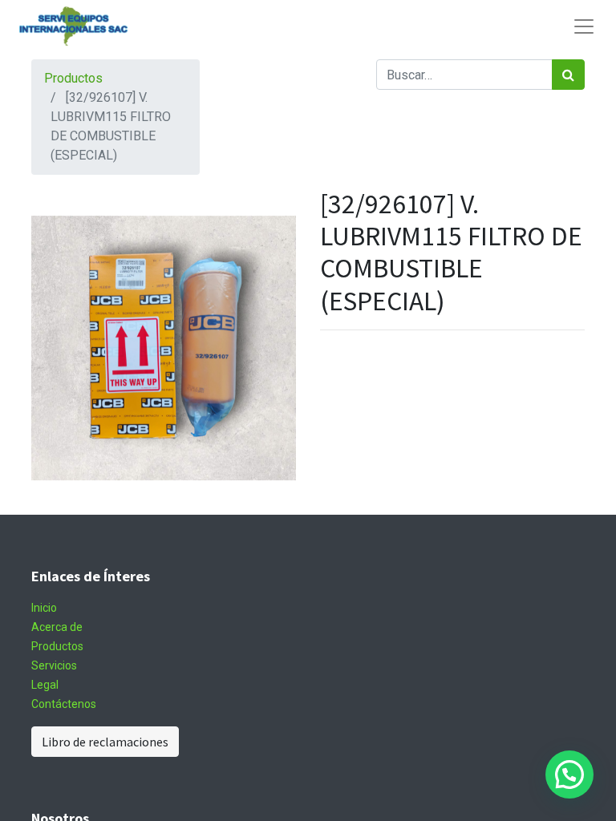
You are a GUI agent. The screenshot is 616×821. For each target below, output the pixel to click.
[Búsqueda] (568, 74)
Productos (73, 78)
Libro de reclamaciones (105, 742)
